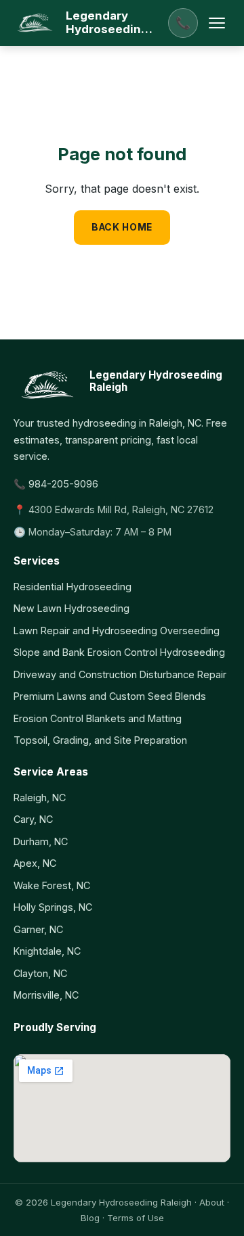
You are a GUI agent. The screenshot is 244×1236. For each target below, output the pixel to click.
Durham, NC (41, 841)
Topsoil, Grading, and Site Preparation (100, 740)
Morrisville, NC (46, 995)
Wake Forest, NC (52, 885)
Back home (122, 227)
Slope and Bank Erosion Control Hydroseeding (119, 652)
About (211, 1202)
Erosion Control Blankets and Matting (98, 718)
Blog (90, 1217)
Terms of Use (135, 1217)
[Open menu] (217, 23)
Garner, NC (38, 929)
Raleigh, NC (40, 797)
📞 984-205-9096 (56, 484)
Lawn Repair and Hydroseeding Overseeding (117, 630)
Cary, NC (33, 819)
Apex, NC (35, 863)
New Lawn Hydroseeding (71, 608)
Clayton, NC (40, 973)
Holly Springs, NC (53, 907)
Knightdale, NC (47, 951)
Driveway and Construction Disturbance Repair (120, 674)
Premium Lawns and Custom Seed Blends (110, 696)
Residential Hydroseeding (72, 586)
